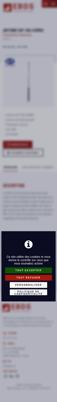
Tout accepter (28, 270)
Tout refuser (28, 277)
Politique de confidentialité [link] (28, 292)
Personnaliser (28, 285)
